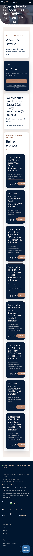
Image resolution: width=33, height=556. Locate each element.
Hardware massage (14, 24)
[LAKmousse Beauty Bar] (16, 467)
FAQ (4, 546)
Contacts (6, 533)
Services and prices (9, 543)
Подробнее (22, 183)
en (16, 2)
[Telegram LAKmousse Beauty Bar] (14, 503)
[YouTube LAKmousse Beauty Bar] (12, 510)
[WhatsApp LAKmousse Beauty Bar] (5, 502)
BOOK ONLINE (16, 81)
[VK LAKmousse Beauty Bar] (5, 516)
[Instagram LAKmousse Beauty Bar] (14, 514)
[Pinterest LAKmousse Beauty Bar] (22, 516)
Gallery (5, 530)
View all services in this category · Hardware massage (16, 86)
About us (6, 528)
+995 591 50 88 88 (9, 484)
